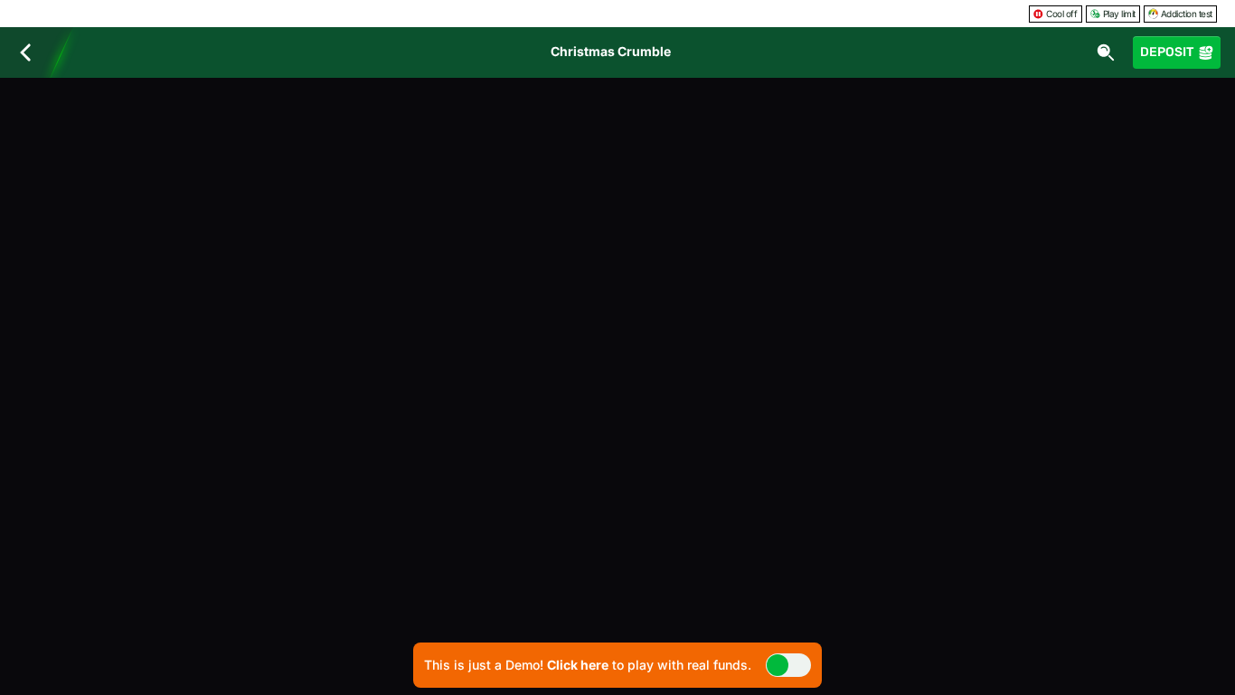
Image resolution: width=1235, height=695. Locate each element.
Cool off (1061, 13)
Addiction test (1186, 13)
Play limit (1119, 13)
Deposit (1166, 52)
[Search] (1105, 52)
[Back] (25, 52)
